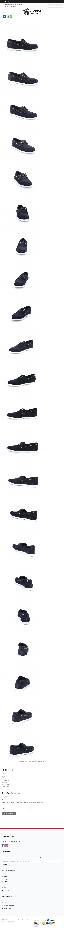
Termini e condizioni (9, 905)
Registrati (6, 890)
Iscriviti (5, 864)
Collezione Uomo (6, 765)
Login (5, 887)
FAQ (5, 902)
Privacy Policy (7, 908)
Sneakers (14, 765)
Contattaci (6, 879)
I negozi (6, 876)
